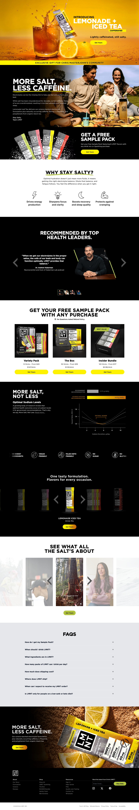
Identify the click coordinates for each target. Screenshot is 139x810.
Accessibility (122, 806)
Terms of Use (113, 806)
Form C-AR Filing (83, 806)
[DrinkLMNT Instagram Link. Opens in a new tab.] (93, 788)
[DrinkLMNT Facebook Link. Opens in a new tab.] (110, 788)
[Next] (122, 262)
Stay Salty (120, 784)
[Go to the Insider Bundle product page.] (107, 341)
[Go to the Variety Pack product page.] (31, 341)
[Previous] (16, 262)
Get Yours (98, 43)
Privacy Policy (105, 806)
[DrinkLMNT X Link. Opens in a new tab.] (102, 788)
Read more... (40, 412)
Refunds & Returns (95, 806)
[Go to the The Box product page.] (69, 341)
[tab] (60, 292)
